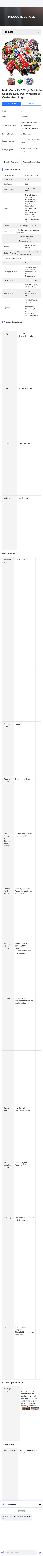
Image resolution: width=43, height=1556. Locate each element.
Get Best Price (12, 104)
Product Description (31, 162)
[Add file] (2, 1552)
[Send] (40, 1552)
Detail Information (11, 162)
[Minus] (40, 1504)
